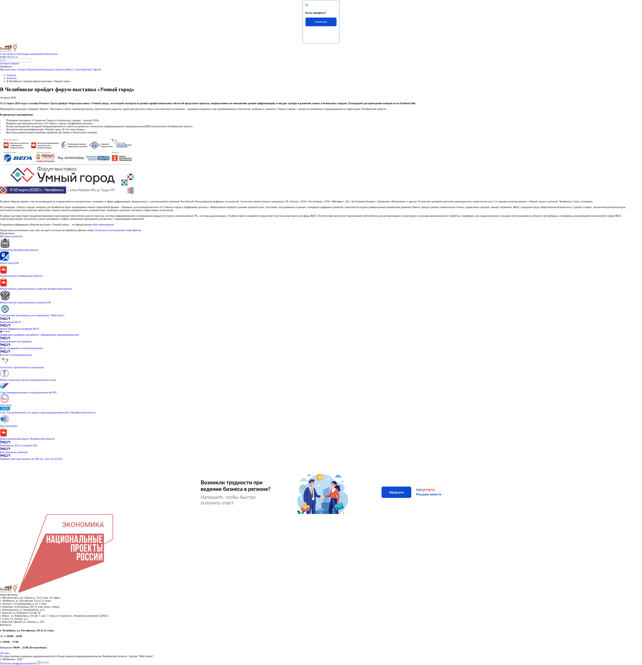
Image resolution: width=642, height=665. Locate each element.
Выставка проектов (11, 236)
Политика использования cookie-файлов (118, 230)
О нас (3, 54)
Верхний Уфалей (91, 69)
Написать (321, 21)
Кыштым (33, 69)
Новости (12, 54)
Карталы (60, 69)
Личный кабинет (9, 63)
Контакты (52, 54)
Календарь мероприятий (32, 54)
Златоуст (22, 69)
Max (7, 653)
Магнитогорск (8, 69)
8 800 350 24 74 (8, 57)
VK (2, 653)
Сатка (77, 69)
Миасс (69, 69)
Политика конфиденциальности (18, 663)
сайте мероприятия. (103, 224)
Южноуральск (47, 69)
